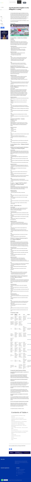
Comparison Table (13, 434)
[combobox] (13, 2)
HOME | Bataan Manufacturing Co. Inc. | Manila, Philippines (19, 421)
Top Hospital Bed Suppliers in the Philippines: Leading (18, 415)
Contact (12, 439)
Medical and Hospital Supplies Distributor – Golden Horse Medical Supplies (18, 426)
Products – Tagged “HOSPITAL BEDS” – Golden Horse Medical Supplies (19, 428)
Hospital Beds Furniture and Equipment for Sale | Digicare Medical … (18, 433)
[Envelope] (9, 449)
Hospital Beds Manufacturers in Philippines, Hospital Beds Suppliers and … (18, 420)
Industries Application (14, 438)
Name (1, 16)
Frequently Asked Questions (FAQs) (16, 435)
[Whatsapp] (11, 449)
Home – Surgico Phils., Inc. (14, 429)
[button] (27, 412)
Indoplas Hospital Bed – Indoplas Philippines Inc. (17, 422)
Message (2, 23)
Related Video (13, 416)
